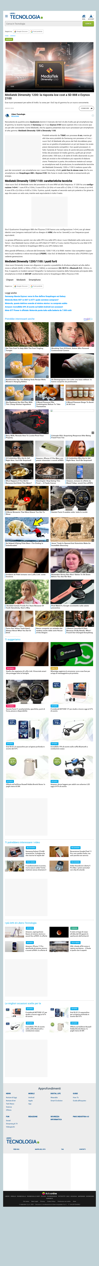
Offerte (8, 1110)
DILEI (68, 1196)
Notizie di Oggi (11, 1097)
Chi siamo (26, 1201)
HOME (6, 35)
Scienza (9, 1107)
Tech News (10, 1104)
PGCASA (43, 1196)
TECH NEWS (31, 862)
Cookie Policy (51, 1201)
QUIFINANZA (81, 1196)
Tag (62, 1149)
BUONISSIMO (90, 1196)
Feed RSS (16, 1149)
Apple (30, 1101)
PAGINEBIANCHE (52, 1196)
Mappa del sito (40, 1149)
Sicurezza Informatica (56, 1118)
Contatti (82, 1149)
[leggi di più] (93, 115)
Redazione (32, 1117)
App (29, 1104)
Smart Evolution (57, 1101)
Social (8, 1120)
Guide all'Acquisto (79, 1101)
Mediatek (21, 280)
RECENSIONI (31, 848)
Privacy (42, 1201)
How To (76, 1097)
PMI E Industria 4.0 (81, 1117)
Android (31, 1097)
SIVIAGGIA (74, 1196)
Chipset (9, 280)
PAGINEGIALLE (21, 1196)
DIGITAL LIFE (56, 1093)
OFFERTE (54, 706)
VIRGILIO (13, 1196)
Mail (83, 19)
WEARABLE (10, 668)
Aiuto (74, 1201)
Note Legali (34, 1201)
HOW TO (54, 668)
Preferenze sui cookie (64, 1201)
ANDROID (12, 35)
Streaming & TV (12, 1124)
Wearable (54, 1097)
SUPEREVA (49, 1198)
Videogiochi (10, 1127)
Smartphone (35, 280)
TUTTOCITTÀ (61, 1196)
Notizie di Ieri (11, 1101)
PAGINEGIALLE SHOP (33, 1196)
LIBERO (7, 1196)
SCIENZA (74, 928)
